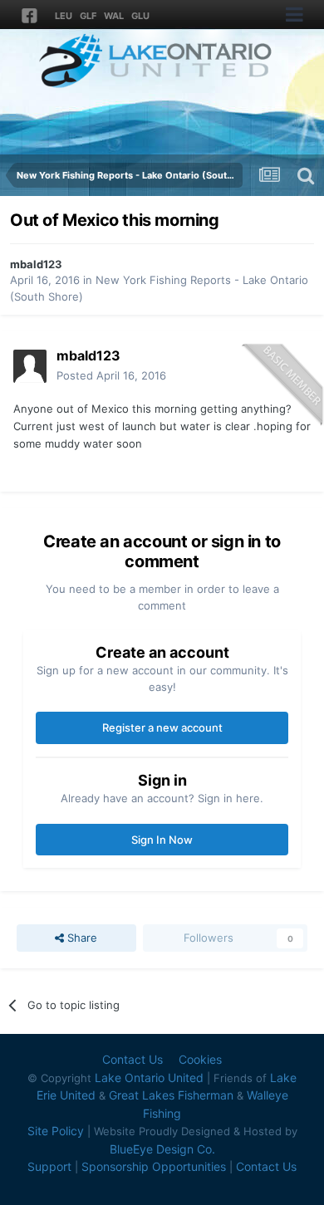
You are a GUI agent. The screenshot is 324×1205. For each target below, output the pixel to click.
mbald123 (36, 264)
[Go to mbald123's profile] (30, 366)
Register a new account (162, 727)
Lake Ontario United (149, 1077)
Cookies (200, 1059)
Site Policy (55, 1131)
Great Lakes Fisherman (171, 1095)
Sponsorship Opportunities (153, 1166)
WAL (114, 16)
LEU (63, 16)
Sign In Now (162, 839)
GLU (140, 16)
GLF (88, 16)
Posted (111, 375)
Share (80, 937)
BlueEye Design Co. (162, 1149)
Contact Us (132, 1059)
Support (49, 1166)
